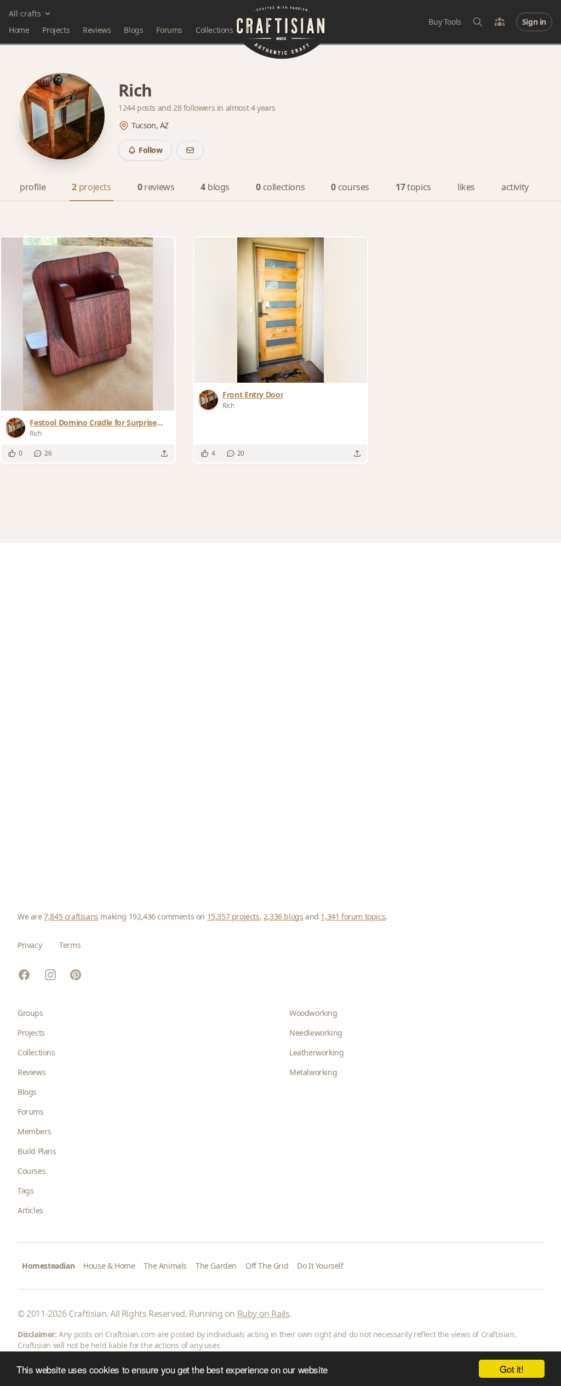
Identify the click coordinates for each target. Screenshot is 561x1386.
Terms (70, 945)
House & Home (109, 1265)
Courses (31, 1171)
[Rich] (17, 428)
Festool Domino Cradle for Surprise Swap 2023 (93, 422)
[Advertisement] (280, 709)
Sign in (534, 21)
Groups (30, 1013)
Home (19, 30)
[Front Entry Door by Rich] (280, 309)
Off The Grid (266, 1265)
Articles (30, 1210)
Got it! (511, 1369)
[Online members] (499, 22)
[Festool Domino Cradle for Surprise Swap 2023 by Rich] (88, 324)
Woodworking (313, 1013)
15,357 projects (233, 916)
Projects (56, 30)
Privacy (30, 945)
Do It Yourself (320, 1265)
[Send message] (190, 150)
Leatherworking (316, 1052)
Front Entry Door (252, 394)
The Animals (165, 1265)
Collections (214, 30)
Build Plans (37, 1151)
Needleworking (315, 1032)
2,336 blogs (284, 916)
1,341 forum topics (352, 916)
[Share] (164, 453)
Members (34, 1131)
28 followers (195, 108)
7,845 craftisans (71, 916)
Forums (169, 30)
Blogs (133, 30)
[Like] (12, 453)
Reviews (97, 30)
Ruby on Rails (263, 1314)
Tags (25, 1190)
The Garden (216, 1265)
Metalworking (313, 1072)
